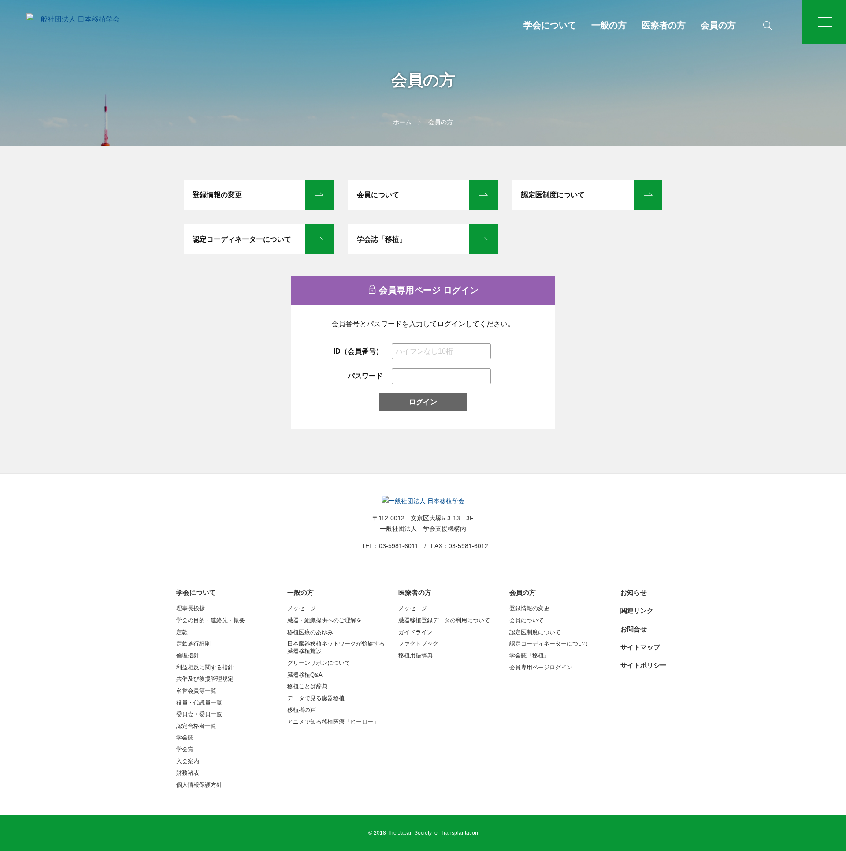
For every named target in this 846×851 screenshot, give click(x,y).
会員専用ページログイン (540, 667)
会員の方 (718, 25)
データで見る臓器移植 (316, 698)
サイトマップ (640, 647)
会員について (378, 194)
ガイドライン (415, 632)
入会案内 (187, 761)
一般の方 (609, 25)
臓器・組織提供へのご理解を (324, 620)
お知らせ (633, 592)
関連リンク (636, 610)
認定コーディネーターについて (242, 239)
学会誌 (184, 737)
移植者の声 (301, 709)
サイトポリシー (643, 665)
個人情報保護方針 (199, 784)
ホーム (402, 122)
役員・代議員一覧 (199, 702)
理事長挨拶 (190, 608)
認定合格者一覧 (196, 726)
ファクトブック (418, 643)
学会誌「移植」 (381, 239)
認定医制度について (553, 194)
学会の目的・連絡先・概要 (210, 620)
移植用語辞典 (415, 655)
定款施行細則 (193, 643)
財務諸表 (187, 772)
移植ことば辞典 (307, 686)
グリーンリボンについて (318, 663)
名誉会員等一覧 (196, 690)
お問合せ (633, 629)
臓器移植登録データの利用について (444, 620)
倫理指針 (187, 655)
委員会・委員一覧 (199, 714)
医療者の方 (664, 25)
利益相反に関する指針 (205, 667)
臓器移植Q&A (305, 675)
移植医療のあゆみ (310, 632)
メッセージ (301, 608)
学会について (549, 25)
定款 (182, 632)
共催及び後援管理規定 (205, 679)
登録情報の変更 (217, 194)
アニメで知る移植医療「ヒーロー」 (333, 721)
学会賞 (184, 749)
